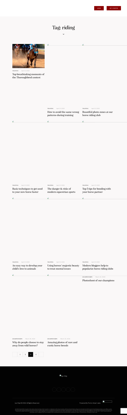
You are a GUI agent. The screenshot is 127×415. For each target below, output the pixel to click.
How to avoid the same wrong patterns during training (63, 114)
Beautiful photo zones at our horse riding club (97, 114)
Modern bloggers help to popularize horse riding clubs (97, 267)
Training (15, 70)
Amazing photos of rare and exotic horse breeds (62, 344)
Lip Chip (17, 403)
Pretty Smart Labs (94, 403)
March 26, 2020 (30, 339)
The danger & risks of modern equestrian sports (61, 190)
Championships (17, 339)
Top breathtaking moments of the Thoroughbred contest (28, 76)
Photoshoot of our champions (98, 280)
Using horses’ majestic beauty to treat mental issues (63, 267)
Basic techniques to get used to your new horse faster (27, 190)
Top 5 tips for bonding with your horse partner (96, 190)
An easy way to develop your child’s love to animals (27, 267)
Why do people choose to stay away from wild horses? (28, 344)
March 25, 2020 (65, 339)
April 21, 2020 (25, 71)
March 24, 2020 (100, 277)
